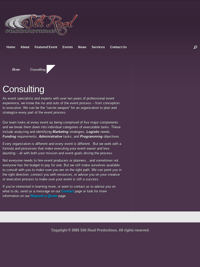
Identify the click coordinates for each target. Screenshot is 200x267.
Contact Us (118, 47)
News (82, 47)
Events (68, 47)
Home (11, 47)
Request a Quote (44, 196)
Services (98, 47)
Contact (67, 191)
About (25, 47)
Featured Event (46, 47)
